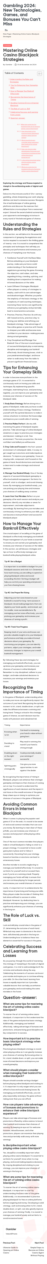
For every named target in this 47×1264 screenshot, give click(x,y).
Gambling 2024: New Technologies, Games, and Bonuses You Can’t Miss (22, 14)
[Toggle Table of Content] (38, 73)
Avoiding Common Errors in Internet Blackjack (24, 104)
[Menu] (6, 30)
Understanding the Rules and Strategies (21, 80)
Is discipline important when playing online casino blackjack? (30, 162)
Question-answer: (17, 118)
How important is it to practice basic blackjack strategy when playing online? (30, 134)
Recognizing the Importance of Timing (23, 98)
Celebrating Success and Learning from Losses (24, 113)
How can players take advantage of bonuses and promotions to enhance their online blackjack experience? (31, 153)
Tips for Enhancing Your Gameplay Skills (24, 86)
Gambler (7, 45)
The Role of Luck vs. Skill (20, 109)
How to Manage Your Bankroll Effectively (22, 92)
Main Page (7, 34)
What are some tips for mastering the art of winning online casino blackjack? (30, 126)
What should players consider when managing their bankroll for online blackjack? (30, 143)
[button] (11, 1234)
